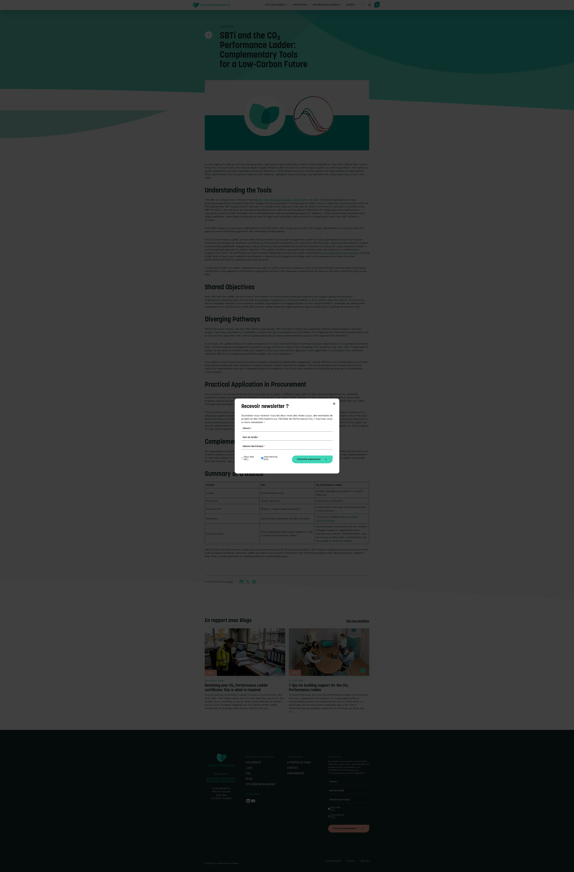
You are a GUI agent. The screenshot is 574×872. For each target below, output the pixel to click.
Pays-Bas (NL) (335, 808)
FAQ (248, 773)
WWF (315, 199)
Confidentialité (333, 861)
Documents (253, 762)
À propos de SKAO (299, 762)
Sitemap (365, 861)
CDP (260, 199)
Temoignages (295, 773)
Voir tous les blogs (357, 621)
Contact (293, 768)
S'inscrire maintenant (345, 828)
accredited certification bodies (340, 252)
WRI (304, 199)
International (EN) (337, 816)
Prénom (333, 782)
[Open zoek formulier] (363, 5)
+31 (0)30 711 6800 (221, 798)
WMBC (296, 199)
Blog (249, 779)
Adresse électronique (340, 800)
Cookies (351, 861)
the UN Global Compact (277, 199)
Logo (249, 768)
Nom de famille (337, 791)
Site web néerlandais (260, 784)
